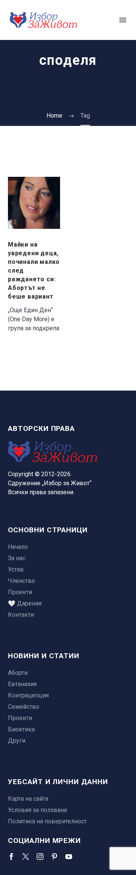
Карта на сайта (28, 798)
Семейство (23, 706)
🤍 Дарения (25, 603)
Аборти (18, 672)
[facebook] (11, 856)
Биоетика (21, 729)
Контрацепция (28, 695)
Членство (21, 580)
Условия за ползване (37, 810)
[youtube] (68, 856)
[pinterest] (54, 856)
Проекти (20, 592)
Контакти (21, 614)
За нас (16, 558)
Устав (16, 569)
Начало (18, 546)
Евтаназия (22, 684)
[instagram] (40, 856)
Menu (122, 20)
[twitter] (25, 856)
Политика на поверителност (47, 821)
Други (16, 740)
